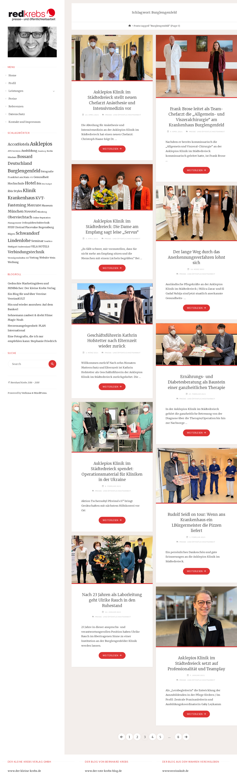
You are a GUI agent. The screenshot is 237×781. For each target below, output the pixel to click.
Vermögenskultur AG (18, 258)
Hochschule (16, 183)
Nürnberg (42, 212)
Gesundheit (41, 177)
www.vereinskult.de (175, 770)
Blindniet (12, 157)
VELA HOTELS (40, 246)
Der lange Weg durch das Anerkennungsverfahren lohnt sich (196, 257)
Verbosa (26, 393)
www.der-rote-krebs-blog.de (103, 770)
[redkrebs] (32, 14)
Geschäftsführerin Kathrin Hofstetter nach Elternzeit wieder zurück (112, 341)
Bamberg (42, 151)
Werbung (13, 262)
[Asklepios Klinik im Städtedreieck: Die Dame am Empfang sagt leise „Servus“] (112, 186)
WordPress (40, 393)
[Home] (129, 25)
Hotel (30, 183)
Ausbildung (29, 151)
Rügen (11, 233)
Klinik (29, 190)
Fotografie (47, 171)
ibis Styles (15, 191)
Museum (47, 205)
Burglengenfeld (24, 171)
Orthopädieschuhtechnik (36, 222)
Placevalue (31, 227)
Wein (52, 257)
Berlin (50, 151)
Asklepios (41, 144)
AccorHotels (18, 144)
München (16, 211)
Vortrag (34, 257)
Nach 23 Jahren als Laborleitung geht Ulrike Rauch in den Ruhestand (112, 600)
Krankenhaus (21, 197)
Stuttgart (12, 246)
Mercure (34, 205)
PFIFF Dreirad (16, 227)
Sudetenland (24, 246)
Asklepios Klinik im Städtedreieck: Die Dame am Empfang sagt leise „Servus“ (112, 227)
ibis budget (47, 184)
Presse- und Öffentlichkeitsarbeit (123, 115)
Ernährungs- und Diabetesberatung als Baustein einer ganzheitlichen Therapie (196, 382)
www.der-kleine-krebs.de (24, 770)
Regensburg (46, 227)
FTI (31, 177)
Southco (48, 241)
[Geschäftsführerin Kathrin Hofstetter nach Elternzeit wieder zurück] (112, 303)
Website (44, 257)
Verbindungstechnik (26, 252)
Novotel (30, 211)
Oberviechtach (20, 217)
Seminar (37, 241)
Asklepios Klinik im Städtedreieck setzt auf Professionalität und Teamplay (196, 663)
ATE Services (14, 151)
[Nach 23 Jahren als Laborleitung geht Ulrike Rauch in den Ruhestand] (112, 558)
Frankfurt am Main (18, 177)
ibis (38, 183)
